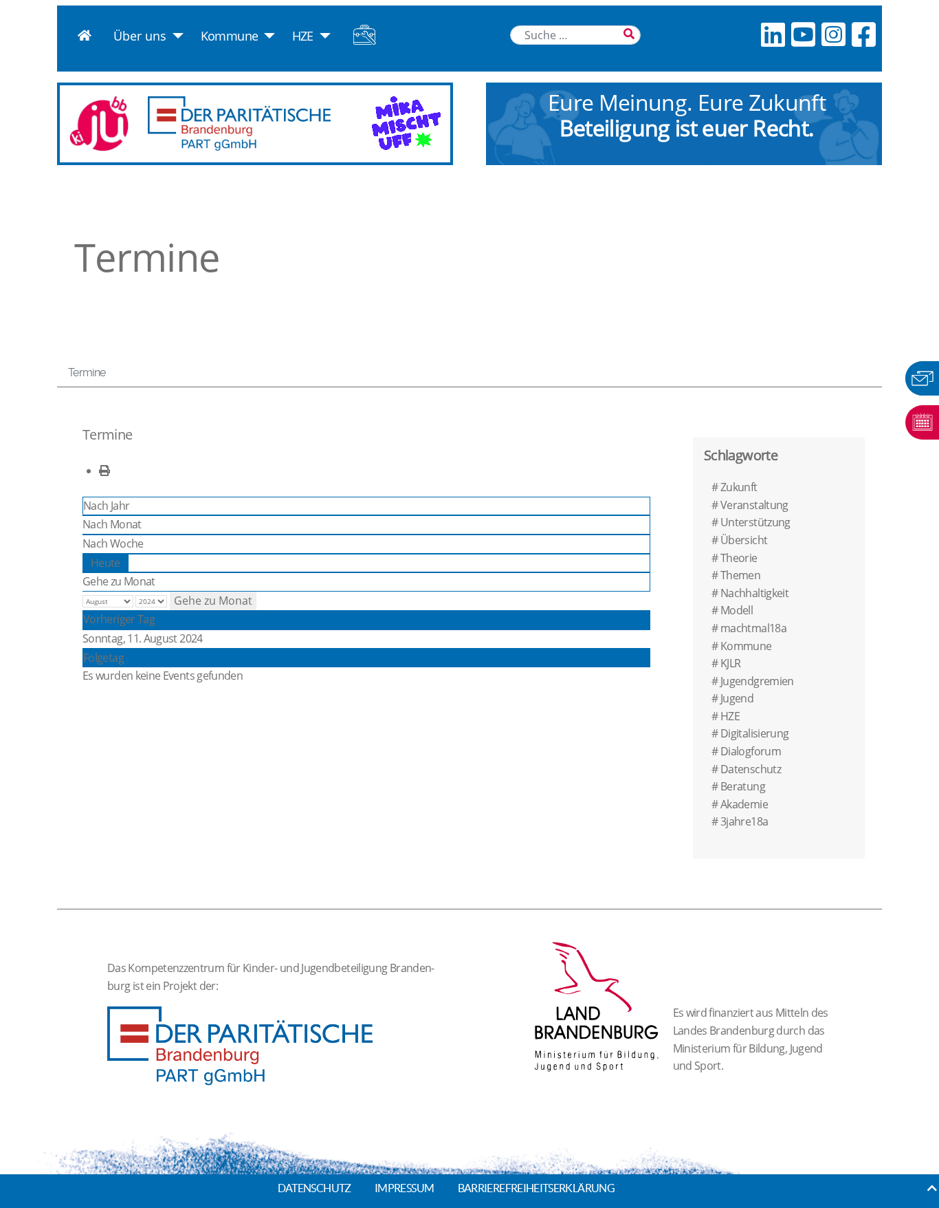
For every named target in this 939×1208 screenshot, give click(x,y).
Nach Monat (112, 524)
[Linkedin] (772, 34)
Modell (736, 610)
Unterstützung (755, 522)
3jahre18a (744, 821)
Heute (105, 562)
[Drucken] (104, 470)
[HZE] (322, 36)
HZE (302, 36)
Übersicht (743, 540)
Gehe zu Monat (118, 581)
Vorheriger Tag (119, 619)
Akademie (744, 804)
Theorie (739, 557)
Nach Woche (113, 543)
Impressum (404, 1188)
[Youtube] (803, 34)
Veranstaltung (754, 505)
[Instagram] (833, 34)
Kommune (229, 36)
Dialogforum (750, 751)
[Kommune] (266, 36)
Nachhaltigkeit (754, 593)
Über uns (139, 36)
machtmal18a (753, 628)
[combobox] (575, 35)
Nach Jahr (106, 505)
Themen (740, 575)
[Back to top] (932, 1188)
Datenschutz (750, 769)
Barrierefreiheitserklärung (536, 1188)
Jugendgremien (757, 681)
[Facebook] (863, 34)
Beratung (742, 786)
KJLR (730, 663)
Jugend (736, 698)
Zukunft (739, 487)
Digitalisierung (754, 733)
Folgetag (103, 657)
